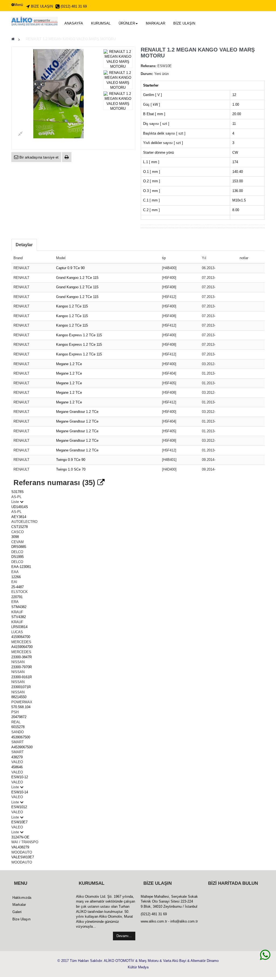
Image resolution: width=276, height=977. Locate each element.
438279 (17, 757)
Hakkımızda (21, 898)
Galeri (17, 912)
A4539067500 (22, 747)
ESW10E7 (19, 822)
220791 (17, 597)
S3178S (17, 492)
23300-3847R (21, 657)
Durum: (147, 74)
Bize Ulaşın (21, 919)
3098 (15, 537)
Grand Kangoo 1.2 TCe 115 (77, 278)
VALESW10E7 (22, 857)
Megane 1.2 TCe (69, 364)
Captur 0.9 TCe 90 (70, 268)
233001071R (21, 687)
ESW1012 (19, 807)
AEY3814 (18, 517)
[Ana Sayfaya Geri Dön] (13, 39)
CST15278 (19, 527)
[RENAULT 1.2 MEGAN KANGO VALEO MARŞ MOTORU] (118, 59)
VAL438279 (20, 847)
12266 (16, 577)
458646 (17, 767)
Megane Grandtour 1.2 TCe (77, 412)
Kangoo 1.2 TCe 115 (72, 306)
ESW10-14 (19, 792)
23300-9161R (21, 677)
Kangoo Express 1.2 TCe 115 (79, 335)
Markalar (19, 905)
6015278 (18, 727)
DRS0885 (18, 547)
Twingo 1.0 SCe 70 (70, 469)
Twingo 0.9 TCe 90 (70, 460)
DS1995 (17, 557)
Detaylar (24, 244)
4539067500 (20, 737)
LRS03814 (19, 627)
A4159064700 (22, 647)
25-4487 (17, 587)
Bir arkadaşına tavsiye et (38, 157)
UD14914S (19, 507)
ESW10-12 (19, 777)
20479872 (18, 717)
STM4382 (18, 607)
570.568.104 (20, 707)
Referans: (148, 66)
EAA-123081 (21, 567)
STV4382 (18, 617)
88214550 (18, 697)
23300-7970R (21, 667)
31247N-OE (20, 837)
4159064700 (20, 637)
